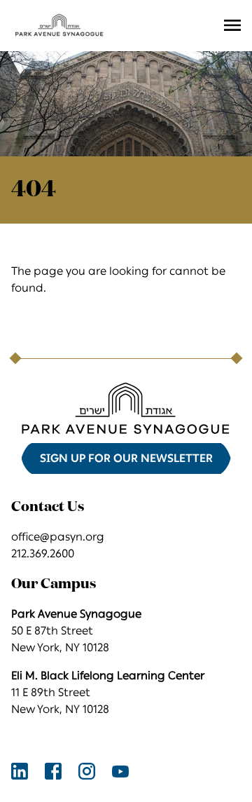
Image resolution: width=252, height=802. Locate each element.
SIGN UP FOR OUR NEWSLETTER (126, 458)
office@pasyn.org (57, 536)
